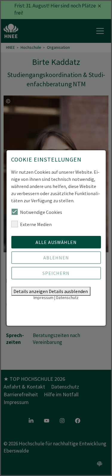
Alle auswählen (56, 242)
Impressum (43, 297)
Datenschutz (67, 297)
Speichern (56, 273)
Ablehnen (56, 258)
